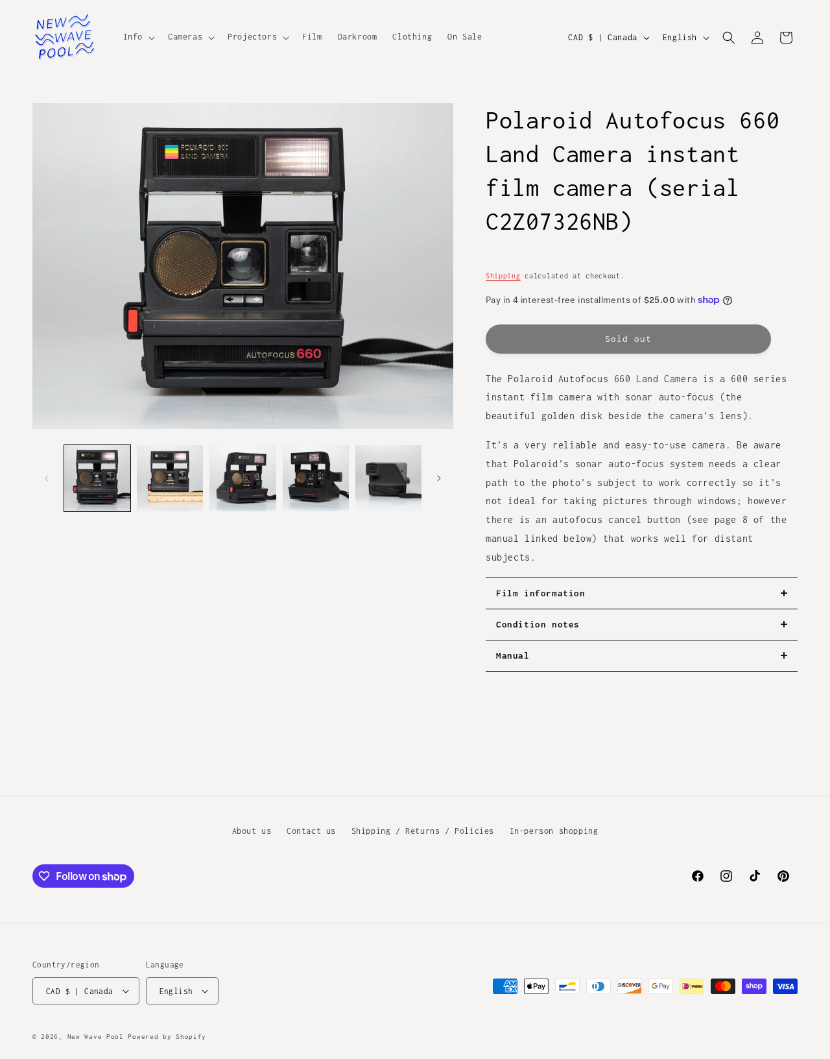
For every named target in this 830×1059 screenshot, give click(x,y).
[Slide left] (46, 478)
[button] (137, 37)
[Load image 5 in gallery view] (388, 478)
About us (252, 831)
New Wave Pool (95, 1036)
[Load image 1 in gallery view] (97, 478)
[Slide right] (439, 478)
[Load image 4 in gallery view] (316, 478)
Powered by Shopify (167, 1036)
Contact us (311, 831)
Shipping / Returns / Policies (422, 831)
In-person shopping (554, 831)
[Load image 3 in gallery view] (242, 478)
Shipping (503, 276)
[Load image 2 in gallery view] (170, 478)
